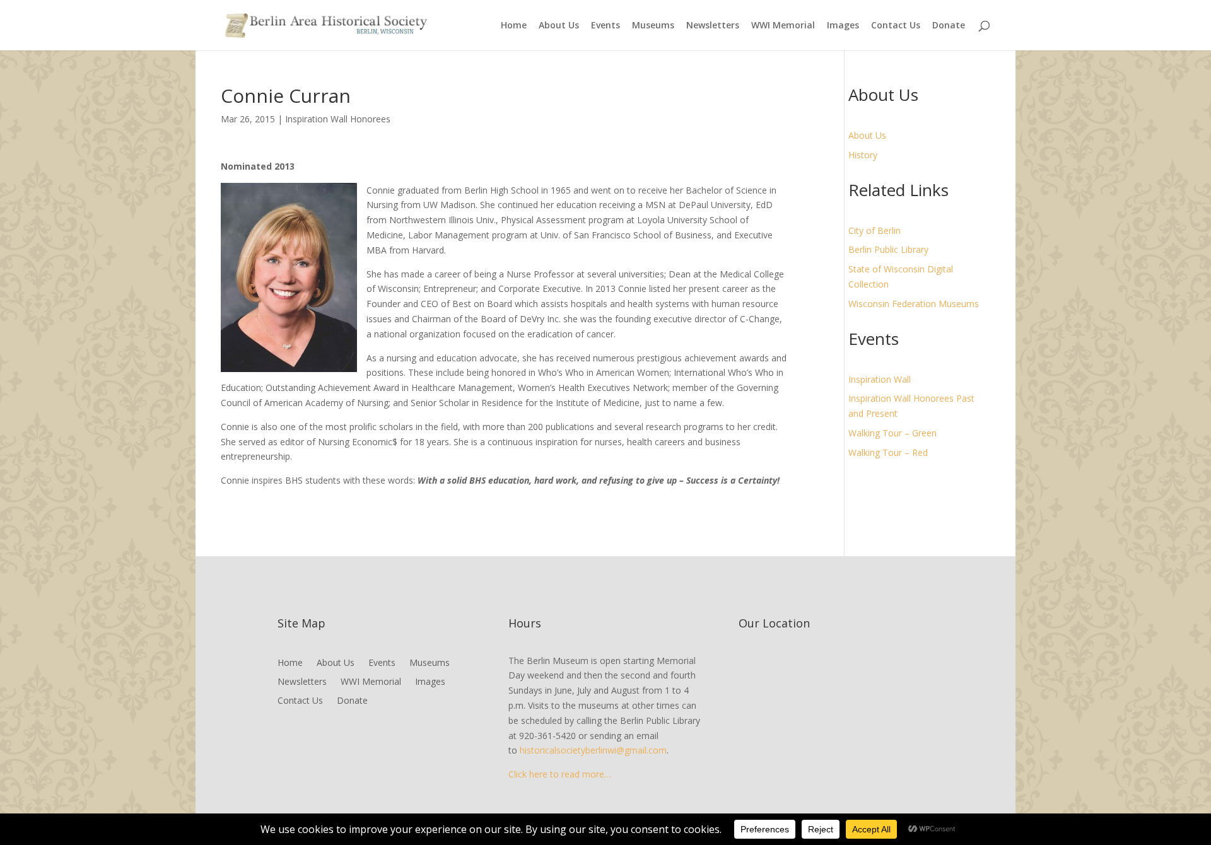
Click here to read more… (559, 774)
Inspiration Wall (879, 379)
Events (605, 26)
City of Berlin (874, 230)
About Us (559, 26)
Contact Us (895, 26)
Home (514, 26)
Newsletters (712, 26)
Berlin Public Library (888, 249)
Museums (653, 26)
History (862, 155)
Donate (948, 26)
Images (843, 26)
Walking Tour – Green (892, 433)
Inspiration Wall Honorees (337, 119)
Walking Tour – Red (888, 452)
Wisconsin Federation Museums (913, 304)
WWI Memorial (783, 26)
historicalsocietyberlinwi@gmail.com (593, 750)
